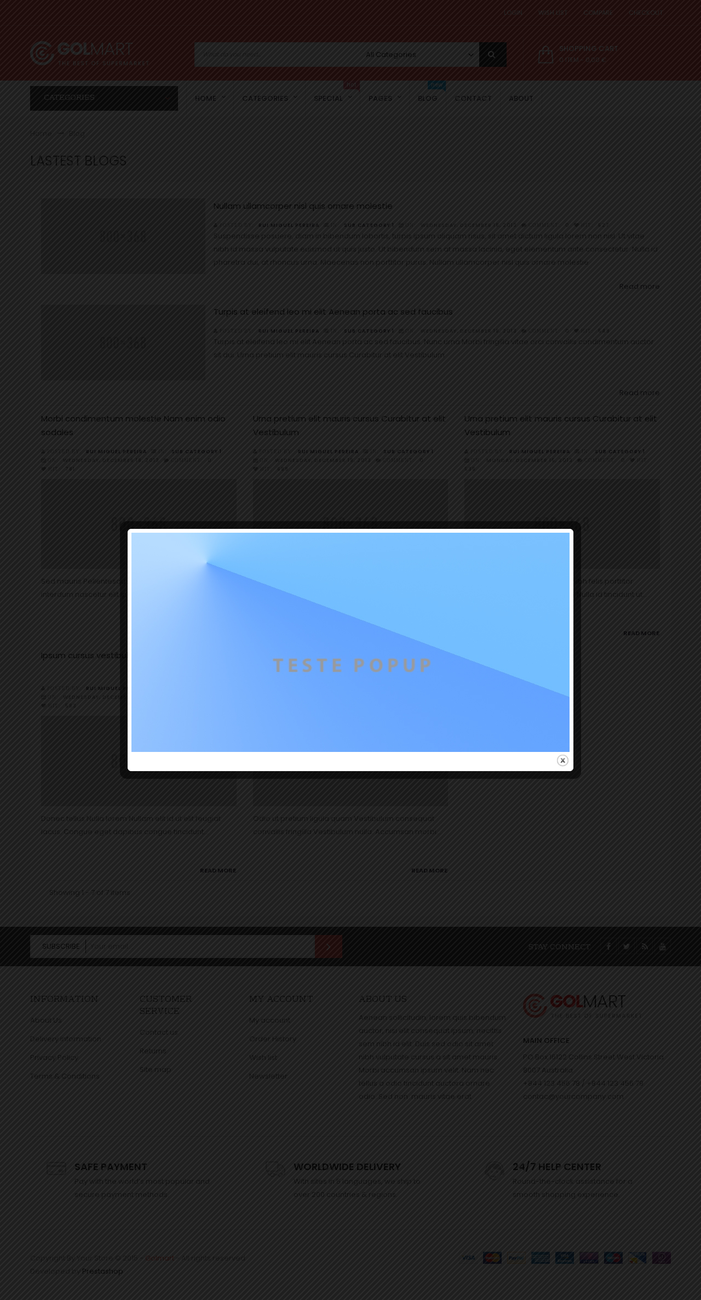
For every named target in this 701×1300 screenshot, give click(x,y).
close (563, 760)
